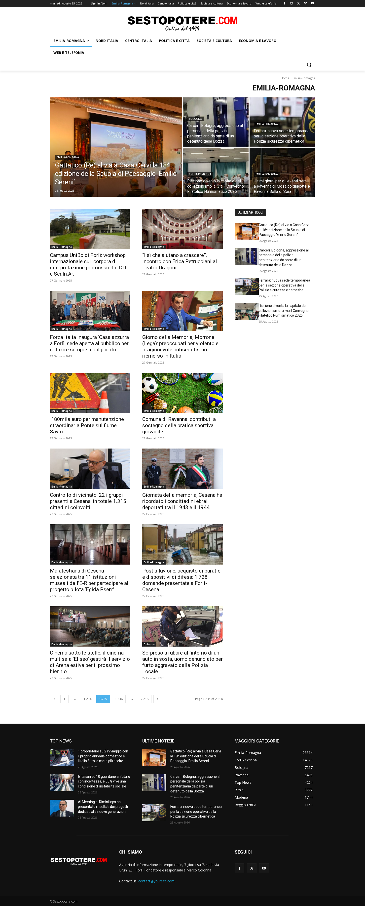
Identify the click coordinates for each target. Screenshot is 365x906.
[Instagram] (291, 3)
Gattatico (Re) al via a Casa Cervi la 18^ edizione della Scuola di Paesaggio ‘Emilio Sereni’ (284, 230)
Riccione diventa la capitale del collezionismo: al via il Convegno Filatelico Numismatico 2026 (284, 310)
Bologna (195, 119)
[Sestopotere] (182, 23)
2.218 (144, 699)
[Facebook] (285, 3)
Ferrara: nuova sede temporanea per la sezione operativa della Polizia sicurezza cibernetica (284, 285)
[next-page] (157, 699)
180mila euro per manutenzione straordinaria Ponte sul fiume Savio (87, 425)
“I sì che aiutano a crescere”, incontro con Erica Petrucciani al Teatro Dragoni (179, 261)
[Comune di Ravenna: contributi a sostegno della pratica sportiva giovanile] (182, 393)
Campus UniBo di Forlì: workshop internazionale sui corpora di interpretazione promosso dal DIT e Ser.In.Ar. (88, 264)
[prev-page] (54, 699)
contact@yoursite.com (156, 881)
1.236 (119, 699)
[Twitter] (298, 3)
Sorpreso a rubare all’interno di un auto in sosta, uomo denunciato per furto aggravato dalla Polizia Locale (182, 662)
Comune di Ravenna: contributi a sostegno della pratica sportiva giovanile (179, 425)
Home (285, 78)
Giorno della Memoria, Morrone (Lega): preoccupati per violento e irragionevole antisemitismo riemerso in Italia (180, 346)
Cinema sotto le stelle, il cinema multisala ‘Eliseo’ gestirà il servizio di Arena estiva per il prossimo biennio (90, 662)
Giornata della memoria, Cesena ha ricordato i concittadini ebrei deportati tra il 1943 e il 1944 (182, 501)
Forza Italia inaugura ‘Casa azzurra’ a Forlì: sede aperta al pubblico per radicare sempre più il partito (90, 343)
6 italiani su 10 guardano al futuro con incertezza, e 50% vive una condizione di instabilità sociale (104, 781)
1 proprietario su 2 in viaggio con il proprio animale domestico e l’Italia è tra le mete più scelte (103, 756)
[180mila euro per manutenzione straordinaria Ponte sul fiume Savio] (90, 393)
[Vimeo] (305, 3)
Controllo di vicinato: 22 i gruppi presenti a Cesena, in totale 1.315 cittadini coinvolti (88, 501)
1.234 (87, 699)
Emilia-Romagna (68, 157)
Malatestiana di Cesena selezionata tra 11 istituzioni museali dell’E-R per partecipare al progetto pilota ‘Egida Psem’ (89, 580)
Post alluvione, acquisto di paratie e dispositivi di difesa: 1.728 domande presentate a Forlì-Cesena (181, 580)
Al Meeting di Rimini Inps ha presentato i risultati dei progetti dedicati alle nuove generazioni (103, 807)
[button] (309, 65)
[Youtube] (312, 3)
